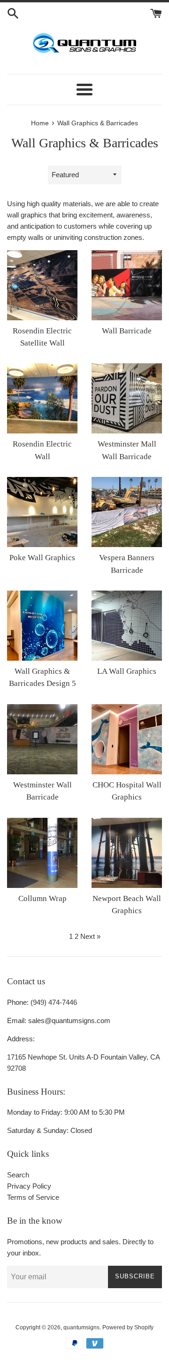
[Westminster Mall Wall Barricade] (127, 398)
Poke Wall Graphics (42, 557)
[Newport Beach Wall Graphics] (127, 853)
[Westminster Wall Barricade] (42, 739)
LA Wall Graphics (126, 671)
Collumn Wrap (42, 898)
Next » (90, 936)
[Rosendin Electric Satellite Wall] (42, 285)
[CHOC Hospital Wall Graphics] (127, 739)
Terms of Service (33, 1197)
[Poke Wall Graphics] (42, 512)
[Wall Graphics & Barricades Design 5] (42, 626)
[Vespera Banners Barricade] (127, 512)
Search (18, 1175)
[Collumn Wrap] (42, 853)
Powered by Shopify (128, 1327)
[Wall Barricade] (127, 285)
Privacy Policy (29, 1186)
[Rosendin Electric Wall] (42, 398)
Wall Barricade (127, 330)
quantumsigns (81, 1327)
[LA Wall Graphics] (127, 626)
